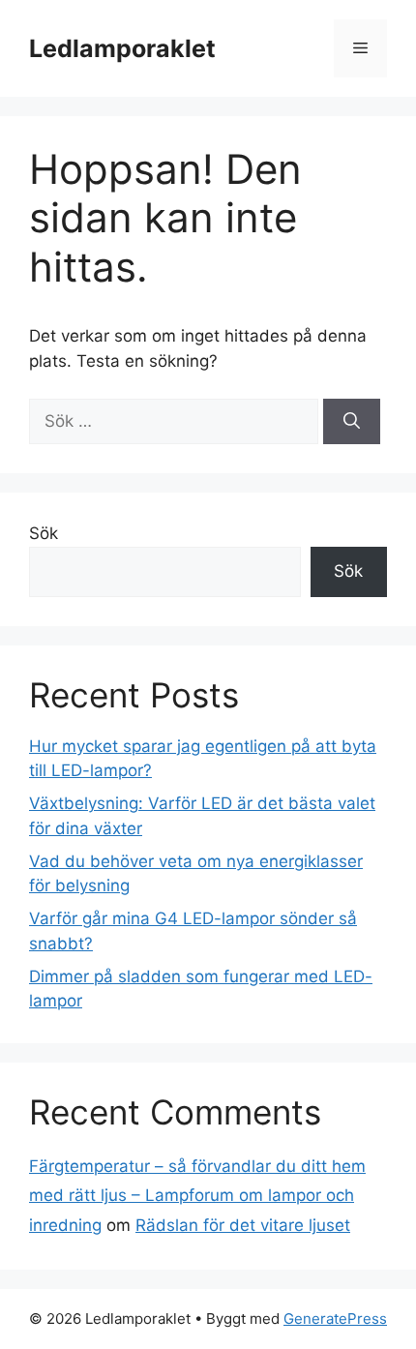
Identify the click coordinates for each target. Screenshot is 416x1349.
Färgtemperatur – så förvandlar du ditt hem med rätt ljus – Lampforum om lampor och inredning (197, 1195)
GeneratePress (335, 1318)
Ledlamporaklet (122, 48)
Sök (43, 533)
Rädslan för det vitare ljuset (242, 1225)
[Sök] (351, 422)
